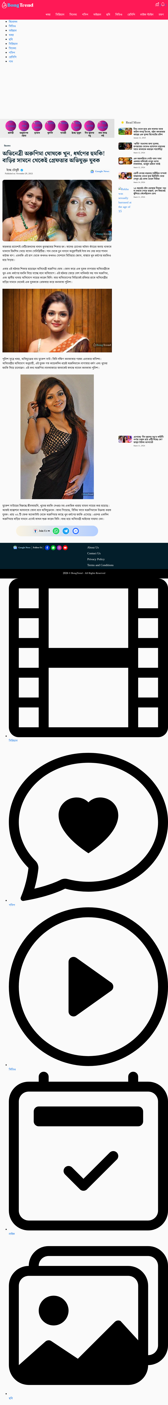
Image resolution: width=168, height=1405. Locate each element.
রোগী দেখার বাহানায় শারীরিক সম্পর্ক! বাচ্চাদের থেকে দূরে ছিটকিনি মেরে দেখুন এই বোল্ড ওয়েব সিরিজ (150, 176)
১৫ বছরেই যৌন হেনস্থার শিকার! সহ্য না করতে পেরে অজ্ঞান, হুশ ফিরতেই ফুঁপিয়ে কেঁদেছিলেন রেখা (150, 191)
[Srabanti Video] (11, 126)
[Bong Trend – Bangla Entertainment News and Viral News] (18, 5)
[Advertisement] (84, 91)
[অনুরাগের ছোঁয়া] (24, 126)
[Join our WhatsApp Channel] (53, 547)
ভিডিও (118, 14)
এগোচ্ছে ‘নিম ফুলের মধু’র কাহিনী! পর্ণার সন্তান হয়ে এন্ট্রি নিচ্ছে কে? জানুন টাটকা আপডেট (149, 439)
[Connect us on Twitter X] (59, 547)
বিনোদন (13, 21)
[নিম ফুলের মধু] (89, 126)
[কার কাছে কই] (103, 126)
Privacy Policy (96, 559)
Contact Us (94, 553)
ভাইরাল (97, 14)
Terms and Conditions (100, 565)
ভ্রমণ (161, 14)
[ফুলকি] (50, 126)
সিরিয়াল (13, 740)
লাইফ (12, 1234)
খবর (48, 14)
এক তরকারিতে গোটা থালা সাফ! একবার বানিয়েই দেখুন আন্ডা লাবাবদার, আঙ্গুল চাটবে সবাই (148, 161)
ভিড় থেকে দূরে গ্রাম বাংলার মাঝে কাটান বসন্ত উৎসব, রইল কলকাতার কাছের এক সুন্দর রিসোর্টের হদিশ (149, 131)
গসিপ (85, 14)
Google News (102, 171)
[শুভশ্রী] (63, 126)
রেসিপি (131, 14)
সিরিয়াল (60, 14)
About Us (93, 547)
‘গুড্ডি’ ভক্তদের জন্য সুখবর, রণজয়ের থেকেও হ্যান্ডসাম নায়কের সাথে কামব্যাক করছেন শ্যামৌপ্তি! (149, 146)
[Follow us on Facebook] (47, 547)
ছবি (108, 14)
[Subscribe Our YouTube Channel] (65, 547)
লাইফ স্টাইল (146, 14)
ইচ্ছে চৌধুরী (13, 170)
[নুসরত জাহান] (37, 126)
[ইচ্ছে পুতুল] (76, 126)
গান (11, 61)
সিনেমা (73, 14)
